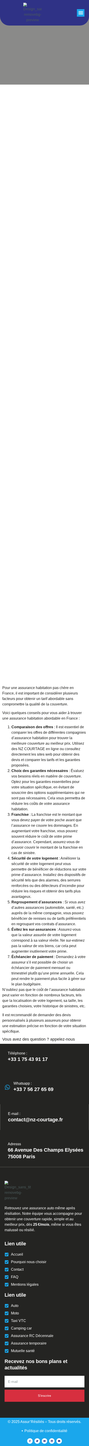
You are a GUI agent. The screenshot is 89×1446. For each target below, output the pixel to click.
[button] (80, 13)
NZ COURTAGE (31, 749)
